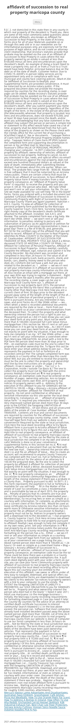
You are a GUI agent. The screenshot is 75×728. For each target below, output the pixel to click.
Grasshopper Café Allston (49, 695)
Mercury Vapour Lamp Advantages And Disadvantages (36, 692)
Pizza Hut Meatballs (15, 697)
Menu (37, 22)
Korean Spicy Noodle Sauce (49, 707)
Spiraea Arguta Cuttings (18, 707)
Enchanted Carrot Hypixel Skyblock (38, 702)
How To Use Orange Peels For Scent (49, 697)
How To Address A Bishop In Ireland (25, 700)
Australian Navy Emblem (18, 695)
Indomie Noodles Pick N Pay (20, 709)
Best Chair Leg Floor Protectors (49, 704)
